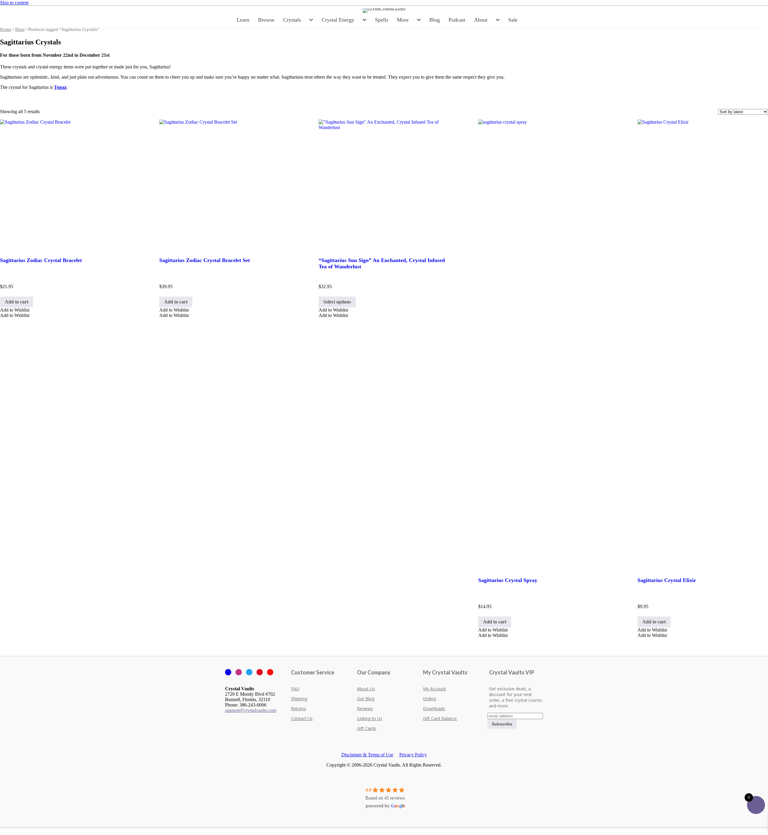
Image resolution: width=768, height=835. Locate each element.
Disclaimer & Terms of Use (367, 754)
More (403, 20)
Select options (337, 301)
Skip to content (14, 2)
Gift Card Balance (440, 718)
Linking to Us (369, 718)
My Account (434, 689)
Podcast (456, 20)
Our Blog (365, 698)
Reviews (365, 708)
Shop (20, 29)
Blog (434, 20)
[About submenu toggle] (498, 20)
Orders (429, 698)
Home (5, 29)
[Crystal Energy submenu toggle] (364, 20)
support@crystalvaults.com (250, 710)
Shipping (299, 698)
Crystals (292, 20)
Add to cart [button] (16, 301)
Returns (298, 708)
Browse (266, 20)
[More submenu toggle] (419, 20)
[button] (14, 309)
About (481, 20)
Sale (513, 20)
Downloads (434, 708)
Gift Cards (366, 728)
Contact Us (302, 718)
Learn (243, 20)
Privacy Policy (413, 754)
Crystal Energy (338, 20)
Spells (381, 20)
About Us (366, 689)
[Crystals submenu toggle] (311, 20)
